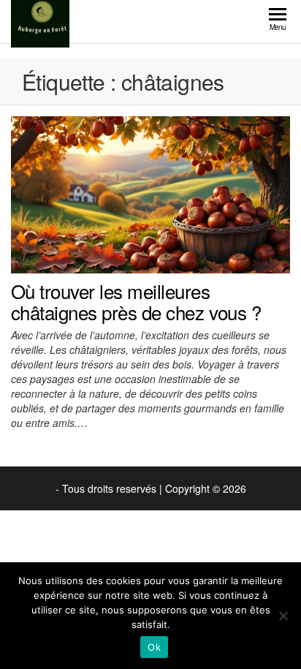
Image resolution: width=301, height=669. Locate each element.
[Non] (282, 615)
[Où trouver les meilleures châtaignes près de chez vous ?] (150, 193)
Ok (154, 647)
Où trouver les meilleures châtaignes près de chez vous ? (136, 301)
